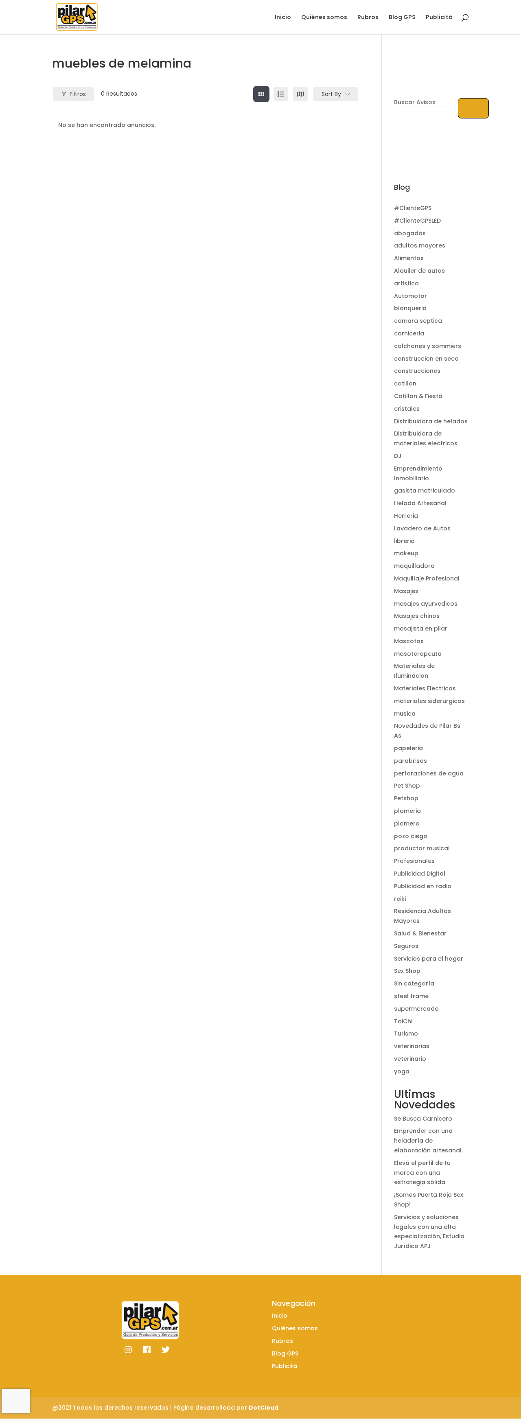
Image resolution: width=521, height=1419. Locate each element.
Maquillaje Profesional (427, 578)
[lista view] (281, 94)
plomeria (407, 811)
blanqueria (410, 308)
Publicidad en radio (422, 886)
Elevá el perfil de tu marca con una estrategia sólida (422, 1173)
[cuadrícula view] (261, 94)
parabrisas (410, 761)
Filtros (78, 94)
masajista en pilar (420, 628)
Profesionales (414, 861)
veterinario (410, 1059)
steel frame (411, 996)
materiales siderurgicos (429, 701)
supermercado (416, 1009)
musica (405, 714)
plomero (407, 823)
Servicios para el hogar (428, 959)
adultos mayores (419, 245)
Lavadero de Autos (422, 528)
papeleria (408, 748)
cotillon (405, 383)
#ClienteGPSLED (417, 221)
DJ (397, 456)
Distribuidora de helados (431, 421)
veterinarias (411, 1046)
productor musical (422, 848)
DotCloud (263, 1408)
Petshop (406, 798)
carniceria (409, 333)
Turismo (406, 1033)
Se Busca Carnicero (423, 1119)
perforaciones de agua (429, 773)
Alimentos (409, 258)
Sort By (331, 94)
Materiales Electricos (425, 688)
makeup (406, 553)
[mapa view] (300, 94)
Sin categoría (414, 983)
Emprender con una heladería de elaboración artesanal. (428, 1140)
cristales (407, 409)
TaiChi (403, 1021)
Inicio (283, 17)
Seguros (406, 946)
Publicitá (439, 17)
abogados (410, 233)
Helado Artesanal (420, 503)
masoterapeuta (418, 654)
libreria (404, 541)
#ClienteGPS (412, 208)
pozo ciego (410, 836)
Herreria (406, 516)
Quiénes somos (324, 17)
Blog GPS (402, 17)
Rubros (368, 17)
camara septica (418, 321)
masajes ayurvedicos (426, 604)
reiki (400, 899)
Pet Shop (407, 786)
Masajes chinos (417, 616)
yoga (401, 1071)
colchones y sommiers (427, 346)
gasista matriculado (424, 490)
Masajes (406, 591)
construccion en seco (426, 359)
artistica (406, 283)
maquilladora (414, 566)
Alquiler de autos (419, 271)
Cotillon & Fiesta (418, 396)
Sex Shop (407, 971)
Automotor (410, 296)
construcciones (417, 371)
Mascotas (409, 641)
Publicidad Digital (419, 873)
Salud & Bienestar (420, 933)
